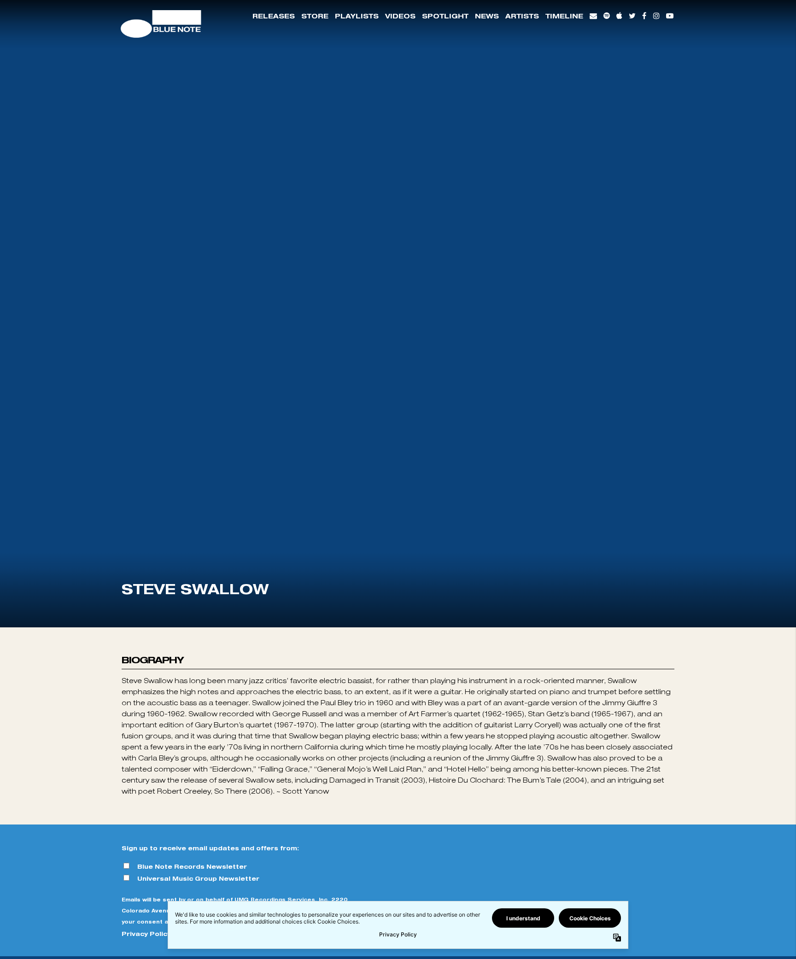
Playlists (357, 16)
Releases (273, 16)
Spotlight (445, 16)
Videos (400, 16)
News (487, 16)
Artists (522, 16)
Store (314, 16)
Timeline (564, 16)
